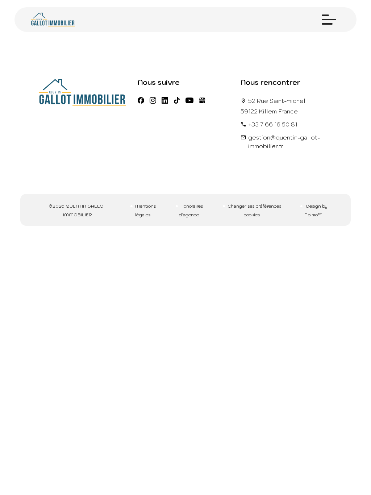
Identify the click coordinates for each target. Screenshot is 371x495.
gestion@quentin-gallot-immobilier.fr (284, 142)
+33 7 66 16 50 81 (272, 124)
